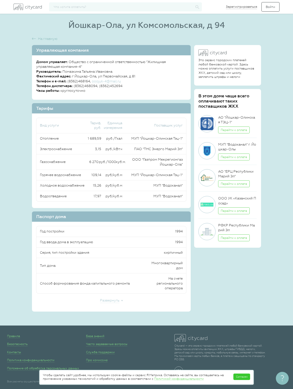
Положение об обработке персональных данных (43, 368)
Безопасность (17, 344)
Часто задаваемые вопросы (106, 344)
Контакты (14, 352)
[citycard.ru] (28, 7)
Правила (13, 336)
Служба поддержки (100, 352)
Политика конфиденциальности (30, 360)
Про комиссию (97, 360)
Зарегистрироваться (241, 6)
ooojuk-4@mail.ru (106, 81)
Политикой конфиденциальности (179, 378)
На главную (47, 39)
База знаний (95, 336)
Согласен (242, 376)
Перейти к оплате (234, 130)
